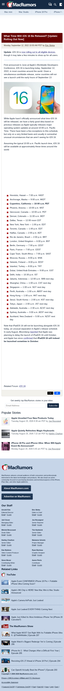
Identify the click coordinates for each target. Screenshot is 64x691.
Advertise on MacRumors (17, 496)
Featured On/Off (8, 687)
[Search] (56, 4)
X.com (9, 515)
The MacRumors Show (21, 626)
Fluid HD (40, 687)
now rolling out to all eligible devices (38, 52)
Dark (56, 687)
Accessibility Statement (9, 682)
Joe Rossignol (55, 421)
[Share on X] (50, 393)
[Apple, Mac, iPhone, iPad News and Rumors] (21, 8)
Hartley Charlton (56, 434)
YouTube (11, 574)
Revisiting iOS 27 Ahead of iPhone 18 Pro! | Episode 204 (35, 661)
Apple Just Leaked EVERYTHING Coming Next (31, 609)
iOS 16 (22, 386)
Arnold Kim (5, 510)
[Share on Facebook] (57, 393)
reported (34, 332)
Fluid (34, 687)
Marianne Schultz (39, 540)
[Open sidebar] (61, 5)
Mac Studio (24, 12)
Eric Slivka (50, 45)
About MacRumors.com (16, 488)
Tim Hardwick (37, 530)
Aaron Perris (37, 560)
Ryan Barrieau (37, 550)
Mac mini (8, 12)
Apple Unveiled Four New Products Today (32, 418)
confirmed (28, 338)
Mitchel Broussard (8, 530)
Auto (47, 687)
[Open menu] (3, 4)
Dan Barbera (6, 550)
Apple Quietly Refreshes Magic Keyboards (32, 430)
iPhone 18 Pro (41, 12)
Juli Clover (5, 520)
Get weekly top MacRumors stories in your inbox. (32, 400)
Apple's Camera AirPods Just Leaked (27, 600)
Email (3, 515)
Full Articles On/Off (23, 687)
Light (51, 687)
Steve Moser (6, 560)
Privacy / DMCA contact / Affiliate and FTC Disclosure (20, 678)
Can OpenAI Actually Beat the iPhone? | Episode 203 (34, 670)
